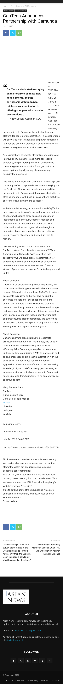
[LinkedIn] (35, 660)
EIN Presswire (30, 6)
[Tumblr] (42, 660)
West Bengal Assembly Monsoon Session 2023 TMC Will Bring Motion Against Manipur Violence (46, 549)
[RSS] (49, 660)
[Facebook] (6, 33)
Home (5, 6)
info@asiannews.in (14, 640)
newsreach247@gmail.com (28, 630)
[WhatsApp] (19, 33)
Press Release (16, 6)
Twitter (6, 402)
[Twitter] (13, 33)
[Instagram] (28, 660)
